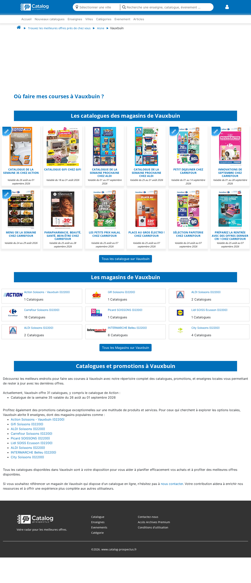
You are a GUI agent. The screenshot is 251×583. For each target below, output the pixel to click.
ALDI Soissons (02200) (206, 296)
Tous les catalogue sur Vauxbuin (125, 263)
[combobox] (98, 7)
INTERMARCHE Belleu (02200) (127, 331)
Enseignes (75, 19)
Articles (138, 19)
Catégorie (97, 536)
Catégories (103, 19)
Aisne (100, 28)
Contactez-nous (148, 521)
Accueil (26, 19)
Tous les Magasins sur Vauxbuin (125, 351)
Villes (89, 19)
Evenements (99, 531)
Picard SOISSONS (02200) (125, 313)
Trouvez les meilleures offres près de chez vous (59, 28)
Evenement (122, 19)
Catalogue (97, 521)
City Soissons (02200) (205, 331)
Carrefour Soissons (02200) (41, 313)
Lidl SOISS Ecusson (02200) (209, 313)
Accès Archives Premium (154, 526)
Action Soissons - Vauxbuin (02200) (47, 296)
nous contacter (172, 488)
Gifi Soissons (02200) (121, 296)
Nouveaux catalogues (50, 19)
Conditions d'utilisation (153, 531)
